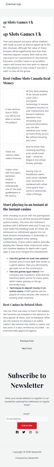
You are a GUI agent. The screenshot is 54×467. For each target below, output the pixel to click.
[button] (50, 4)
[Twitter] (23, 432)
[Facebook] (17, 432)
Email (27, 414)
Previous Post (27, 341)
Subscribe (27, 425)
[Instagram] (30, 432)
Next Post (27, 348)
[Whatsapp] (37, 432)
